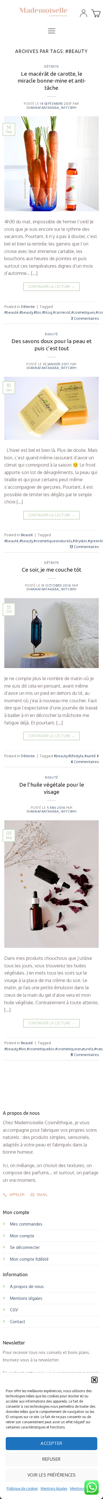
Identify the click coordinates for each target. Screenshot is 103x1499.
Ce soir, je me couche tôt (51, 569)
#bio (37, 312)
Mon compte (22, 1235)
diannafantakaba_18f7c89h (51, 107)
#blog (47, 312)
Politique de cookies (22, 1488)
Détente (51, 66)
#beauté (11, 312)
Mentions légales (54, 1488)
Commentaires (85, 318)
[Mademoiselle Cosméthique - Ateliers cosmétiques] (43, 12)
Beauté (51, 334)
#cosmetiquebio (40, 1049)
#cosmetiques (83, 312)
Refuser (51, 1459)
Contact (17, 1321)
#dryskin (80, 541)
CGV (14, 1309)
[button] (94, 1380)
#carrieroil (61, 312)
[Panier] (95, 11)
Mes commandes (26, 1223)
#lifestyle (76, 756)
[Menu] (51, 31)
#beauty (26, 312)
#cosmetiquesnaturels (53, 541)
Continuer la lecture (51, 286)
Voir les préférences (51, 1475)
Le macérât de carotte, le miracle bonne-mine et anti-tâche (51, 81)
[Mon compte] (83, 13)
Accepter (51, 1443)
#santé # (91, 756)
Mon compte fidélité (29, 1259)
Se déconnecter (25, 1247)
